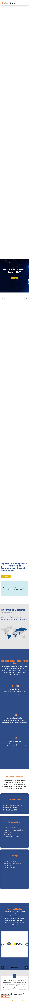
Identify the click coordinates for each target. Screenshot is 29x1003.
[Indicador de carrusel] (11, 298)
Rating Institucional (9, 861)
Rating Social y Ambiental (12, 863)
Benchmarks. (8, 834)
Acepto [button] (25, 1000)
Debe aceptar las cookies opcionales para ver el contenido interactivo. (14, 588)
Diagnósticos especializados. (13, 830)
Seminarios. (8, 832)
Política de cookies (5, 996)
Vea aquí (14, 278)
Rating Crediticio (9, 867)
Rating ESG (7, 865)
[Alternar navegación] (26, 3)
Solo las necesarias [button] (16, 1000)
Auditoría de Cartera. (11, 828)
